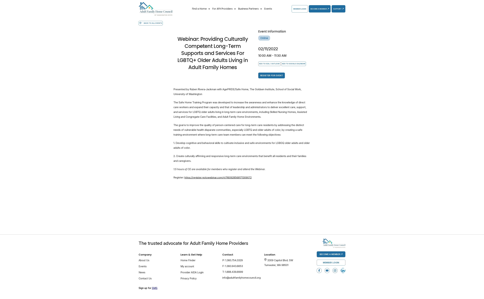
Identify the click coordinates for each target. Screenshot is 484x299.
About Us (144, 260)
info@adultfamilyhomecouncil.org (241, 277)
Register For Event (271, 75)
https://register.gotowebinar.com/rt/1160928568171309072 (218, 177)
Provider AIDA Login (192, 272)
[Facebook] (319, 270)
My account (187, 266)
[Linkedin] (342, 270)
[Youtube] (327, 270)
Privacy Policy (188, 278)
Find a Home (199, 8)
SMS (154, 288)
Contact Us (145, 278)
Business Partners (248, 8)
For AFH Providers (222, 8)
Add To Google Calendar (293, 64)
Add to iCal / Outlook (269, 64)
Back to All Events (152, 23)
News (142, 272)
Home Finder (187, 260)
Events (268, 8)
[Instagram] (335, 270)
